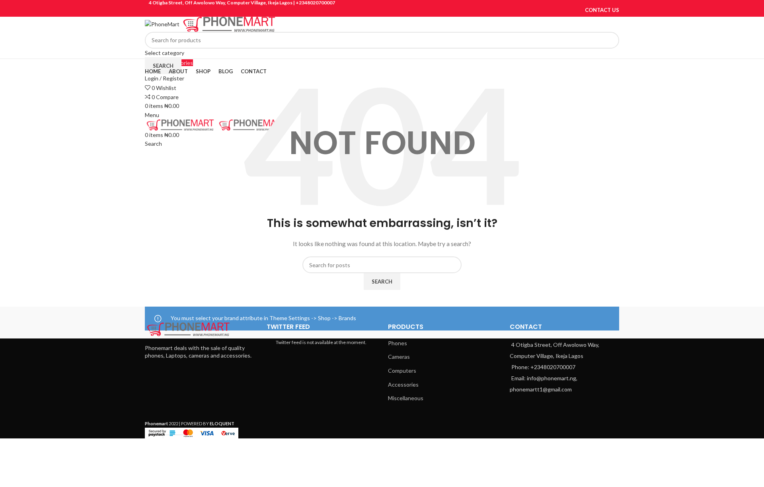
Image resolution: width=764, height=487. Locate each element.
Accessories (403, 384)
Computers (402, 370)
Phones (397, 343)
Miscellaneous (405, 398)
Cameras (399, 356)
